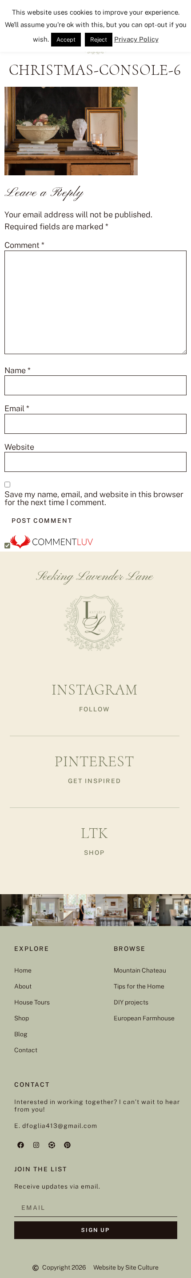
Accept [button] (66, 39)
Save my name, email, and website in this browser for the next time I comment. (93, 498)
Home (23, 970)
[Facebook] (21, 1144)
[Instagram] (36, 1144)
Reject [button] (98, 39)
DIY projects (131, 1002)
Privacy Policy (136, 39)
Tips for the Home (139, 986)
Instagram (95, 690)
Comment (24, 245)
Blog (21, 1034)
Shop (21, 1018)
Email (16, 409)
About (23, 986)
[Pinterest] (67, 1144)
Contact (25, 1050)
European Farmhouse (144, 1018)
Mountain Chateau (140, 970)
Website (19, 447)
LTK (94, 833)
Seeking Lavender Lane (94, 576)
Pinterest (94, 762)
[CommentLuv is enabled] (51, 545)
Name (17, 371)
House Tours (32, 1002)
